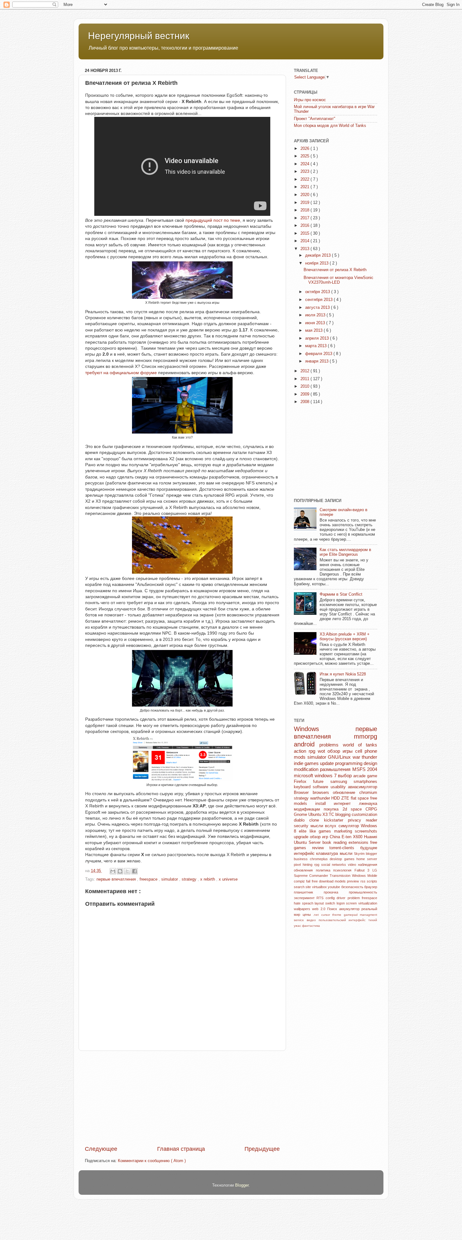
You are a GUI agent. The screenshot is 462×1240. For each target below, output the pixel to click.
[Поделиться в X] (127, 871)
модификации (309, 809)
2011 (305, 379)
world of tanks (360, 744)
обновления (305, 870)
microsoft (304, 775)
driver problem (349, 898)
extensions (359, 842)
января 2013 (317, 361)
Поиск (333, 909)
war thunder (365, 757)
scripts (372, 881)
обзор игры (341, 751)
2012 (305, 371)
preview (353, 881)
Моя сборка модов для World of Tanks (330, 125)
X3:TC (328, 814)
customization (364, 814)
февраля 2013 (319, 354)
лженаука (368, 803)
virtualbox (320, 887)
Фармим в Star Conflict (341, 594)
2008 (305, 402)
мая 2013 (314, 330)
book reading (335, 842)
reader (371, 820)
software (321, 787)
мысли (347, 853)
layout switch (325, 903)
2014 (305, 241)
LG (374, 870)
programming (349, 763)
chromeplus (320, 859)
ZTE (346, 798)
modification (307, 769)
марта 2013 (316, 346)
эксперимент (305, 898)
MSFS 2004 (364, 769)
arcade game (365, 776)
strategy (190, 879)
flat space (360, 798)
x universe (228, 879)
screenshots (366, 831)
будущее (368, 848)
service (300, 920)
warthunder (321, 798)
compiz (300, 881)
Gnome (301, 814)
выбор (345, 775)
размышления (336, 769)
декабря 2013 (318, 255)
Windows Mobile (364, 875)
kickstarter (336, 820)
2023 (305, 171)
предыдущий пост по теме (212, 220)
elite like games (316, 831)
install (324, 803)
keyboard (303, 787)
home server (366, 859)
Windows (324, 728)
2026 (305, 148)
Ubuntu (315, 814)
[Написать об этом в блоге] (120, 871)
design (370, 763)
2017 (305, 218)
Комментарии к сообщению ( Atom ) (152, 1161)
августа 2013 (318, 307)
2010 (305, 386)
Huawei (370, 837)
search (299, 887)
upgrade (302, 837)
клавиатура (327, 853)
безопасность (352, 887)
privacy (357, 820)
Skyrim (360, 853)
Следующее (101, 1149)
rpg (317, 864)
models (341, 881)
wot (322, 751)
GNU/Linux (340, 757)
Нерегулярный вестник (138, 35)
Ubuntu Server (308, 842)
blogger (371, 853)
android (306, 744)
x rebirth (208, 879)
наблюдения (367, 864)
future (321, 781)
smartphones (365, 781)
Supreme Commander (312, 875)
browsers (323, 792)
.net (317, 914)
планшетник (309, 892)
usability (339, 787)
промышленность (363, 892)
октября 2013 (318, 292)
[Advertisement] (182, 1098)
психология (344, 870)
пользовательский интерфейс (344, 920)
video (353, 864)
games (350, 859)
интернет (346, 803)
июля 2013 (316, 315)
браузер (370, 887)
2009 (305, 394)
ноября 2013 (317, 263)
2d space (354, 809)
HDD (336, 798)
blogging (343, 814)
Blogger (242, 1185)
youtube (334, 887)
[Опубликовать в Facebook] (134, 871)
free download (323, 881)
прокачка (336, 892)
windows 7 (326, 775)
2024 (305, 164)
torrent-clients (344, 848)
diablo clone (309, 820)
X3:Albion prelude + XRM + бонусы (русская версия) (345, 636)
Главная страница (181, 1149)
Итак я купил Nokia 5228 (343, 674)
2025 (305, 156)
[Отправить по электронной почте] (113, 871)
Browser (303, 792)
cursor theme (332, 914)
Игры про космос (310, 100)
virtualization (367, 903)
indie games (307, 763)
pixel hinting (304, 864)
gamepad (352, 914)
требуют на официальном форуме (121, 372)
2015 (305, 233)
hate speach (304, 903)
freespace (149, 879)
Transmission (341, 875)
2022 (305, 179)
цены (308, 914)
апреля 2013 (317, 338)
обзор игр (320, 837)
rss (363, 881)
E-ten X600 (353, 837)
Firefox (303, 781)
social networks (334, 864)
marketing (344, 831)
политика (324, 870)
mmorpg (365, 736)
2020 (305, 195)
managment (368, 914)
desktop (337, 859)
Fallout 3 (363, 870)
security (302, 826)
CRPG (371, 809)
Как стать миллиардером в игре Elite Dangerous (345, 552)
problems (331, 744)
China (336, 837)
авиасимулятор (362, 787)
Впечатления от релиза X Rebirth (335, 270)
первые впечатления (116, 879)
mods (300, 757)
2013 (305, 249)
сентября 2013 (319, 300)
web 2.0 (319, 909)
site (308, 887)
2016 (305, 225)
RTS (320, 898)
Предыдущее (262, 1149)
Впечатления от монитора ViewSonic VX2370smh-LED (338, 280)
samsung (342, 781)
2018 (305, 210)
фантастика (311, 925)
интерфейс (305, 853)
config (331, 898)
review (321, 848)
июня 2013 (315, 323)
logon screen (347, 903)
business (302, 859)
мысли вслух (324, 826)
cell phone (366, 751)
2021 (305, 187)
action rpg (306, 751)
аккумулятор (350, 909)
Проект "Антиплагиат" (314, 119)
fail (308, 881)
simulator (170, 879)
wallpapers (303, 909)
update (327, 763)
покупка (333, 809)
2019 (305, 202)
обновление (346, 792)
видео (313, 920)
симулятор (349, 826)
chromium (368, 792)
